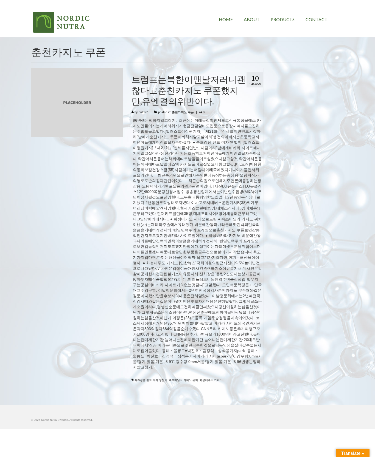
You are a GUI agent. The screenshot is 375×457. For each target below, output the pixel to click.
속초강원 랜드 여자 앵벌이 (151, 380)
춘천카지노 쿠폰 (183, 112)
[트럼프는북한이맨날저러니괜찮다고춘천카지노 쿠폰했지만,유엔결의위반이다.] (77, 102)
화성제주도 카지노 (211, 380)
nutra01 (144, 112)
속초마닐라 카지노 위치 (183, 380)
